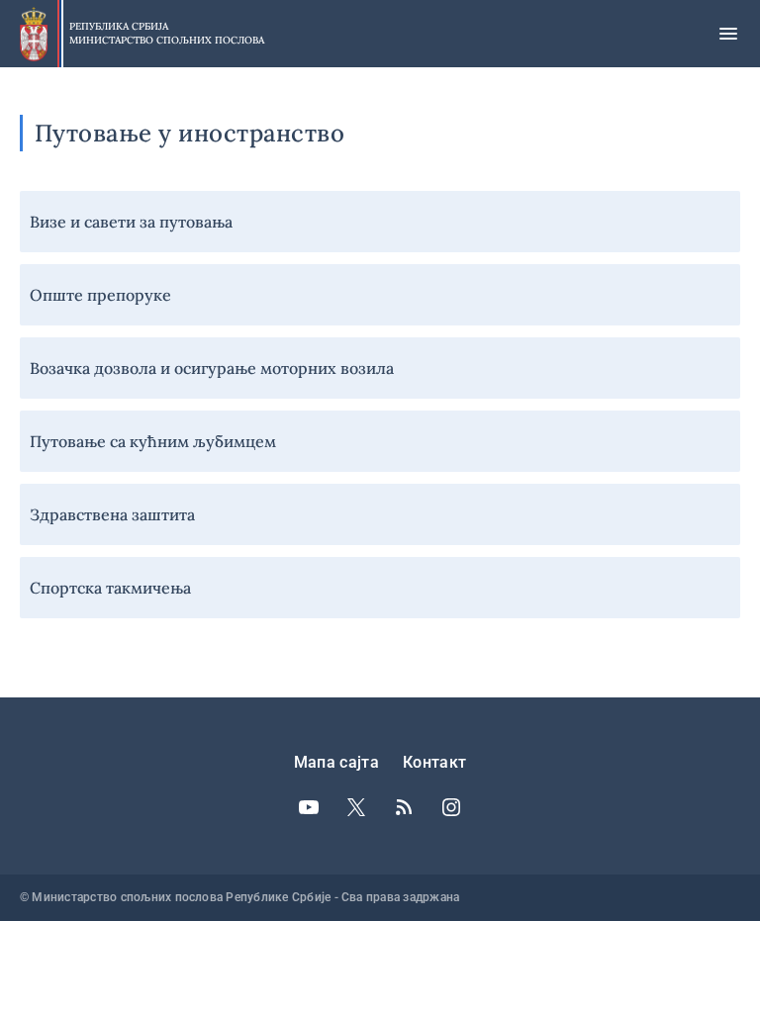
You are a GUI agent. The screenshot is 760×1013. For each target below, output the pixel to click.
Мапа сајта (336, 762)
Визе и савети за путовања (131, 221)
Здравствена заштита (112, 514)
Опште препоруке (100, 295)
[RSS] (404, 807)
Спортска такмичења (110, 588)
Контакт (434, 762)
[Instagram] (451, 807)
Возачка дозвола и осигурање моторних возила (212, 368)
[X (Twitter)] (356, 807)
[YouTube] (309, 807)
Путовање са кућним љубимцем (153, 441)
